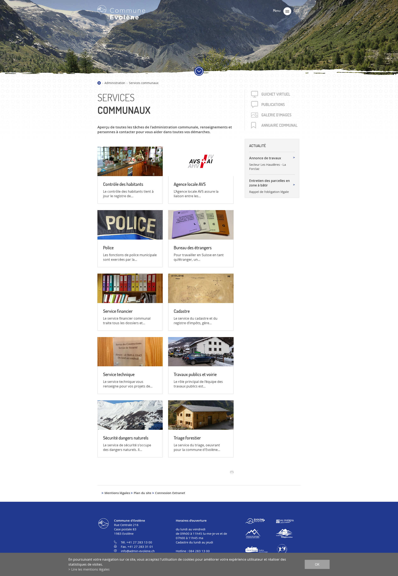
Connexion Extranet (170, 493)
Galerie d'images (276, 114)
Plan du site (142, 493)
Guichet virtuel (275, 94)
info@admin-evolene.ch (138, 551)
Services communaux (143, 83)
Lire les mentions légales (90, 569)
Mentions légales (117, 493)
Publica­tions (273, 104)
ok (317, 564)
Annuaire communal (279, 125)
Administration (114, 83)
